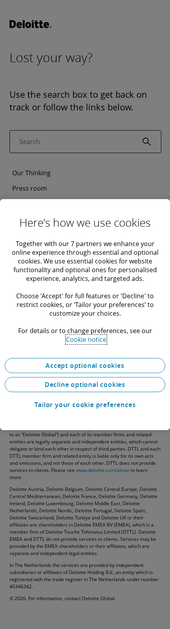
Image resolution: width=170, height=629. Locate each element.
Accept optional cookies (84, 365)
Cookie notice (86, 339)
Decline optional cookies (85, 384)
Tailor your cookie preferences (85, 404)
